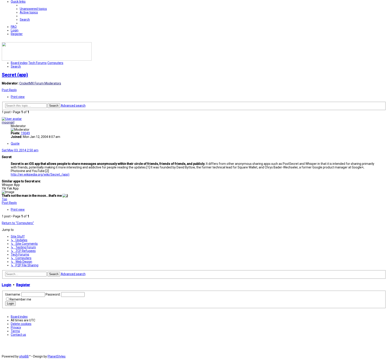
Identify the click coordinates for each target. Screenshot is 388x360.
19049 (25, 133)
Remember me (20, 299)
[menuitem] (33, 9)
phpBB (24, 356)
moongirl (8, 122)
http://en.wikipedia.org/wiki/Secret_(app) (40, 174)
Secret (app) (15, 74)
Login (6, 285)
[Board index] (47, 59)
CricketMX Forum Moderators (40, 83)
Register (23, 285)
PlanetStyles (57, 356)
